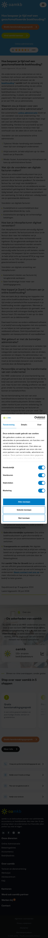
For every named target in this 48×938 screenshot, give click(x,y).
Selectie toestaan (24, 510)
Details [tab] (24, 425)
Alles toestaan (24, 502)
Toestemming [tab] (9, 425)
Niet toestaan (24, 518)
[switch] (41, 475)
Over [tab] (39, 425)
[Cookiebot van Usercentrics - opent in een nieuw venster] (34, 417)
